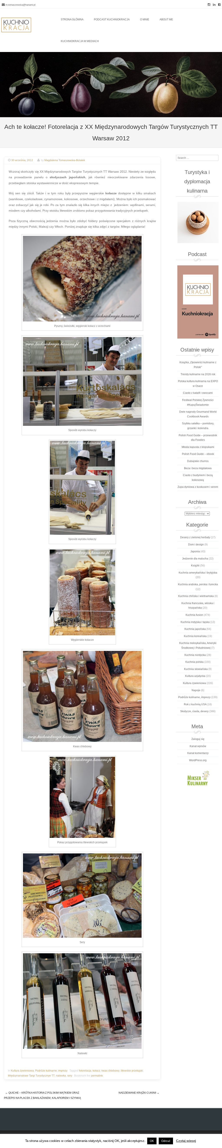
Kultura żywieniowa (22, 1070)
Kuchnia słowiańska (196, 669)
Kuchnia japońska (195, 629)
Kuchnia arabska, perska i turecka (198, 584)
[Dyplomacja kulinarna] (198, 222)
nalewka (61, 1075)
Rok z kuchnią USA (195, 704)
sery (69, 1075)
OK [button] (152, 1141)
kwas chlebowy (110, 1070)
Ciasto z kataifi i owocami (198, 392)
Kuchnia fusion (194, 614)
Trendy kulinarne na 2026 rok (198, 374)
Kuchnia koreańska (195, 636)
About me (166, 19)
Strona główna (72, 19)
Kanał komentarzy (198, 753)
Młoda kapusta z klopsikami (198, 447)
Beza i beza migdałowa (198, 468)
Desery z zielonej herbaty (195, 537)
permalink (97, 1075)
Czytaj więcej (186, 1141)
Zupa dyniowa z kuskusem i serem (198, 486)
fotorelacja (85, 1070)
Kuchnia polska (194, 661)
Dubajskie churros (198, 461)
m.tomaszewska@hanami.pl (20, 4)
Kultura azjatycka (195, 676)
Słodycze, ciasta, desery (194, 711)
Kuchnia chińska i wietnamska (196, 596)
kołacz (96, 1070)
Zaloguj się (197, 739)
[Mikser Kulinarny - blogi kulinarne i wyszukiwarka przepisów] (198, 778)
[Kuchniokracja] (16, 25)
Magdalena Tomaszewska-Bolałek (64, 160)
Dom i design (196, 544)
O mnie (144, 19)
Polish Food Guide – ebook (198, 454)
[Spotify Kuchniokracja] (198, 302)
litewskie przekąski (132, 1070)
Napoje (196, 690)
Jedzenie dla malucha (195, 558)
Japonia (195, 551)
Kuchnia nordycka (195, 655)
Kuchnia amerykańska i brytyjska (198, 572)
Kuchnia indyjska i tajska (195, 622)
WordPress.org (198, 760)
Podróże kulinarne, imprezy (51, 1070)
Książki (195, 565)
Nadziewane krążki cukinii (139, 1092)
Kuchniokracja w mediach (80, 41)
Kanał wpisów (198, 746)
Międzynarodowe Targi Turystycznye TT (31, 1075)
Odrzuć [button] (165, 1141)
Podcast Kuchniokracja (112, 19)
